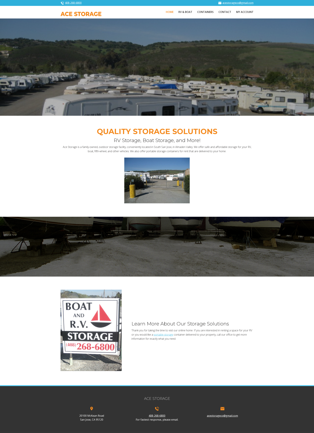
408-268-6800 (73, 3)
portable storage (163, 334)
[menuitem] (169, 12)
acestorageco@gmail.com (237, 3)
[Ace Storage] (81, 14)
